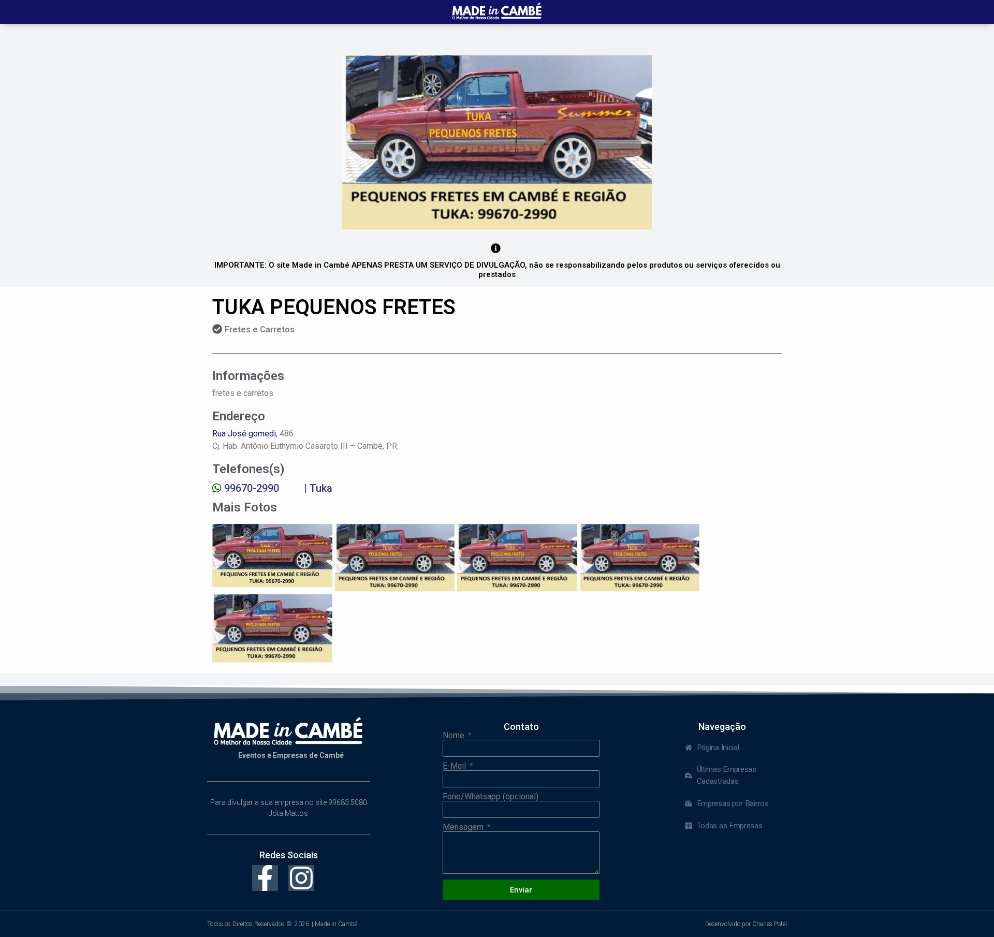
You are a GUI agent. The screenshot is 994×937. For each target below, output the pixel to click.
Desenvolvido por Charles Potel (746, 924)
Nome (454, 735)
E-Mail (455, 766)
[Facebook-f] (265, 878)
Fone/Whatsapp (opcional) (490, 797)
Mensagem (464, 827)
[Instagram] (301, 878)
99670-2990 (251, 488)
